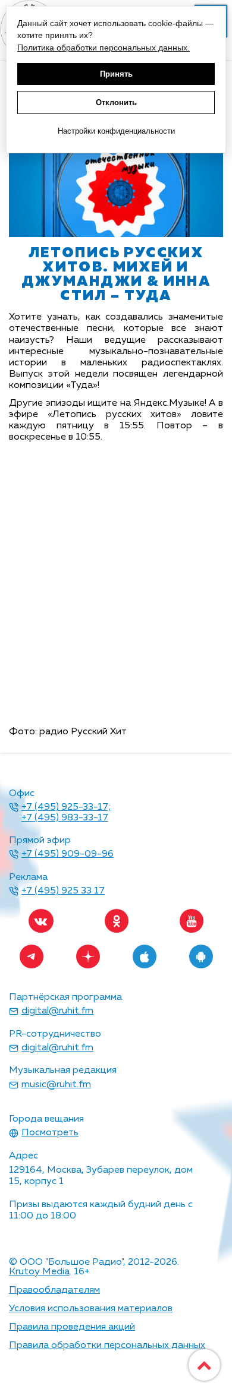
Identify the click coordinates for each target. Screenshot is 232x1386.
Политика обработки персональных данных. (103, 47)
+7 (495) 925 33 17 (63, 891)
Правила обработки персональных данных (107, 1345)
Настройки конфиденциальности (116, 131)
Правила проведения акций (72, 1327)
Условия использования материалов (91, 1309)
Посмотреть (50, 1133)
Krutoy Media (39, 1272)
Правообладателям (54, 1290)
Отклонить (116, 102)
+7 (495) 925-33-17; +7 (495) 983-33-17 (66, 813)
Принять (116, 74)
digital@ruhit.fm (57, 1011)
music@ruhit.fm (56, 1085)
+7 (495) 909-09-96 (67, 854)
